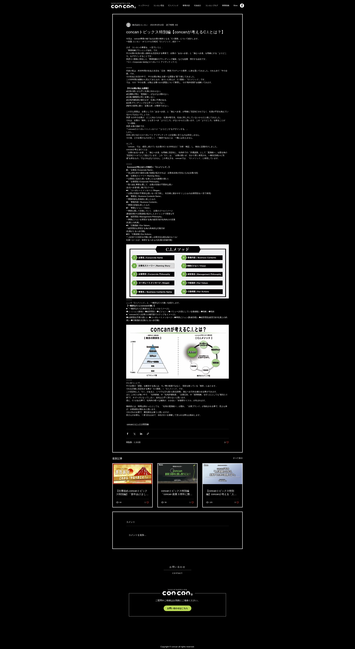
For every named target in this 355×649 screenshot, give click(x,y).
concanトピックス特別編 (138, 424)
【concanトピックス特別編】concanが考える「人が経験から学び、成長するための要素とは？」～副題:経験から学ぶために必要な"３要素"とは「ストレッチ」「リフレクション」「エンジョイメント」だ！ (222, 492)
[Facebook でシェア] (127, 433)
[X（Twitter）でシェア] (134, 433)
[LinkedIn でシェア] (141, 433)
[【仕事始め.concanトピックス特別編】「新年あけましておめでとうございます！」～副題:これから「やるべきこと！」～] (132, 475)
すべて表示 (238, 458)
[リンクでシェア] (148, 433)
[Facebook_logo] (242, 5)
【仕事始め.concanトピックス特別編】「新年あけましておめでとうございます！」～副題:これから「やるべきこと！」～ (132, 492)
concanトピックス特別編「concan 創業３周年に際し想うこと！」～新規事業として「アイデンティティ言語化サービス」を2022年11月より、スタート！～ (177, 492)
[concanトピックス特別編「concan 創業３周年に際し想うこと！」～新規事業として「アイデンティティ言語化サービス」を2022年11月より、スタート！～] (177, 475)
